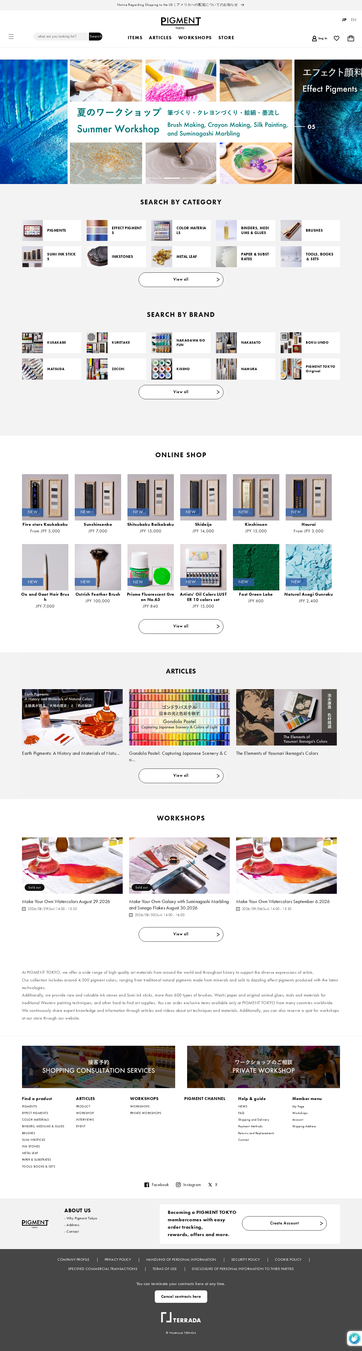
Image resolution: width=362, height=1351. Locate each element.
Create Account (284, 1223)
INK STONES (31, 1146)
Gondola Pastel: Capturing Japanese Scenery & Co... (178, 756)
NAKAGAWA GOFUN (190, 342)
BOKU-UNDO (317, 342)
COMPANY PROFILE (74, 1259)
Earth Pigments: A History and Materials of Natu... (71, 753)
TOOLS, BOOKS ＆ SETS (319, 256)
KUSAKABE (56, 342)
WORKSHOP (85, 1113)
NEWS (243, 1106)
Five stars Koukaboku (45, 524)
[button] (11, 36)
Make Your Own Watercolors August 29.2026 (66, 901)
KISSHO (183, 369)
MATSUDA (55, 369)
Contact (243, 1140)
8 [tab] (244, 178)
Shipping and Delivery (253, 1119)
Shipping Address (304, 1126)
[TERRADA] (181, 1315)
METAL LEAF (186, 256)
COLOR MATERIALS (191, 230)
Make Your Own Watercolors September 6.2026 (283, 901)
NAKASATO (251, 342)
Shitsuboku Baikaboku (150, 524)
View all (181, 279)
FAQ (241, 1113)
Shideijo (203, 524)
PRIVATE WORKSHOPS (145, 1113)
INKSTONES (122, 256)
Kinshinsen (256, 524)
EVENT (80, 1126)
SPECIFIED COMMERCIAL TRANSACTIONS (103, 1268)
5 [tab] (190, 178)
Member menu (307, 1098)
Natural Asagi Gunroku (308, 594)
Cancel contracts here (181, 1296)
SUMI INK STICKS (61, 256)
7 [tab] (226, 178)
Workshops (299, 1113)
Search (96, 36)
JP (344, 20)
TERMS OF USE (165, 1268)
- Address (71, 1224)
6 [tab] (208, 178)
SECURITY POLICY (246, 1259)
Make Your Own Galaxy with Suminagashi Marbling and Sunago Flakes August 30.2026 (179, 904)
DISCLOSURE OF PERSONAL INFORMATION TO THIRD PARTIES (243, 1268)
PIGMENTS (56, 230)
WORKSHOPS (144, 1098)
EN (354, 20)
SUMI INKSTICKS (33, 1140)
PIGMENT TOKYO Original (320, 369)
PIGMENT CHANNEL (205, 1098)
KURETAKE (121, 342)
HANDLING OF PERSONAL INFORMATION (181, 1259)
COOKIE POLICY (288, 1259)
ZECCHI (118, 369)
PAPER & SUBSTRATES (255, 256)
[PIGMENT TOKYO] (35, 1224)
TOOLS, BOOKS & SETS (38, 1166)
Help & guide (252, 1098)
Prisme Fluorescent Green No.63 (150, 597)
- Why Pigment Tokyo (80, 1218)
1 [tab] (118, 178)
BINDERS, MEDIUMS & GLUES (255, 230)
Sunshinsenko (98, 524)
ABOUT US (77, 1210)
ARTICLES (85, 1098)
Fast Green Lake (256, 594)
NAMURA (249, 369)
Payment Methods (250, 1126)
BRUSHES (314, 230)
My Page (298, 1106)
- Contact (71, 1231)
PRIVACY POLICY (118, 1259)
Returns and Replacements (256, 1133)
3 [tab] (154, 178)
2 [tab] (136, 178)
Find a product (37, 1098)
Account (297, 1119)
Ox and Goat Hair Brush (45, 597)
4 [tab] (172, 178)
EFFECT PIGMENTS (127, 230)
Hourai (309, 524)
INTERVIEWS (85, 1119)
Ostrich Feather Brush (98, 594)
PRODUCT (83, 1106)
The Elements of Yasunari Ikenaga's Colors (277, 753)
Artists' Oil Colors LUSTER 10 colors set (203, 597)
